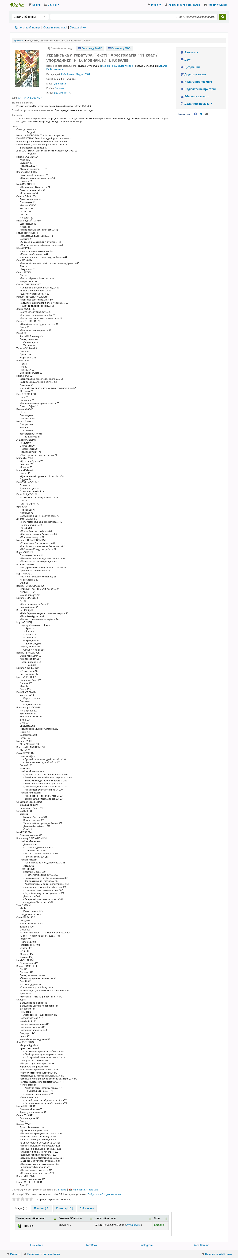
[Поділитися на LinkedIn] (201, 114)
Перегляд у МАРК (91, 48)
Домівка (18, 40)
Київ (63, 74)
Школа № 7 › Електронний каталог (18, 4)
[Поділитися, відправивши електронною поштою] (207, 114)
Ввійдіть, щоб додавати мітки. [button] (104, 1194)
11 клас (62, 1190)
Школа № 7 (36, 1245)
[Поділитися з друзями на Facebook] (195, 114)
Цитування (192, 67)
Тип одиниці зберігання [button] (30, 1218)
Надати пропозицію (198, 82)
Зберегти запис (195, 96)
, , (59, 40)
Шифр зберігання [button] (105, 1218)
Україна (59, 88)
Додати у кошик (195, 74)
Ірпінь (70, 74)
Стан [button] (157, 1218)
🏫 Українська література (83, 1190)
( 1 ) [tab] (21, 1208)
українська (60, 84)
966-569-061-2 (61, 93)
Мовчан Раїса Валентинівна (117, 66)
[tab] (41, 1208)
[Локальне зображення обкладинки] (27, 68)
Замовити (191, 52)
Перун (79, 74)
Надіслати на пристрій (200, 89)
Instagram (146, 1245)
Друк (187, 60)
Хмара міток (78, 27)
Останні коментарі (55, 27)
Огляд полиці (133, 1225)
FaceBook (91, 1245)
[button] (34, 5)
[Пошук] (222, 17)
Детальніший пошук (27, 27)
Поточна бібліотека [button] (70, 1218)
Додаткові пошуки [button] (197, 104)
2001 (87, 74)
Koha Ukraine (201, 1245)
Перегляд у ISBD (120, 48)
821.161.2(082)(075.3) (30, 98)
